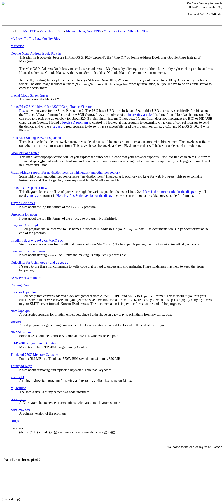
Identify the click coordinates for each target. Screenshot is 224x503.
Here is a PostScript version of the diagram (85, 195)
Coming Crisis (20, 285)
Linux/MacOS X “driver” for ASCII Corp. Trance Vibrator (51, 107)
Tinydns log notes (22, 203)
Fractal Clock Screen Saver (29, 95)
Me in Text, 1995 (51, 31)
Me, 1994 (30, 31)
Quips (14, 421)
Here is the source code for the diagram (170, 192)
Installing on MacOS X (36, 240)
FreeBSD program (75, 122)
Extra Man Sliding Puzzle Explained (35, 138)
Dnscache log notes (23, 214)
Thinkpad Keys (21, 366)
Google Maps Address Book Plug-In (35, 53)
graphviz (33, 195)
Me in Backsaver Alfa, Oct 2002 (125, 31)
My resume (18, 388)
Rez (22, 110)
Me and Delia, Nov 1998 (83, 31)
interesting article (140, 114)
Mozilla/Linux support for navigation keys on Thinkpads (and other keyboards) (65, 172)
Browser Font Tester (24, 153)
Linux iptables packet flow (28, 188)
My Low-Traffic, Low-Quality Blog (35, 38)
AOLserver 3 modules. (26, 278)
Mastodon (17, 46)
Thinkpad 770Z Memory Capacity (34, 354)
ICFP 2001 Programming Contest (33, 343)
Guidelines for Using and (39, 262)
